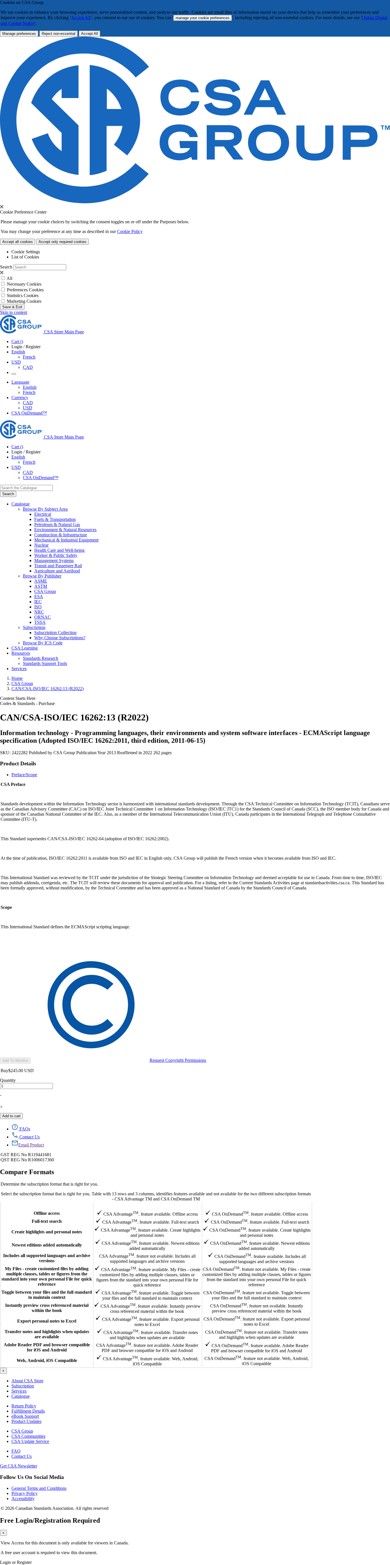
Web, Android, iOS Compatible (47, 1360)
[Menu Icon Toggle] (13, 374)
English (30, 387)
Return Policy (23, 1405)
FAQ (16, 1451)
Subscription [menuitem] (34, 627)
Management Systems (54, 560)
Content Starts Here (17, 698)
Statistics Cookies (23, 295)
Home (17, 678)
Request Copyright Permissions (178, 1060)
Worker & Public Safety (55, 555)
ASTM (40, 586)
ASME (40, 581)
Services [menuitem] (19, 668)
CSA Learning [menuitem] (24, 648)
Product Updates (26, 1421)
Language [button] (20, 382)
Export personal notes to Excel (46, 1321)
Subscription (22, 1385)
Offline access (47, 1213)
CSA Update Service (30, 1441)
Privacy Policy (24, 1493)
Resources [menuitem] (20, 653)
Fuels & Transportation (55, 519)
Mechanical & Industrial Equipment (66, 539)
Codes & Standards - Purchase (27, 703)
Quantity (8, 1080)
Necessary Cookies (24, 284)
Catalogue (20, 1396)
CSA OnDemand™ (29, 413)
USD (16, 362)
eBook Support (25, 1416)
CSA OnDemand (256, 1205)
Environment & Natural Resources (65, 529)
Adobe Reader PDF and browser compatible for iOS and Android (47, 1347)
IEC (38, 601)
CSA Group (45, 591)
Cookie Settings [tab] (25, 251)
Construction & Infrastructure (60, 534)
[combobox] (26, 488)
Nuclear (41, 545)
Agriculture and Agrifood (57, 570)
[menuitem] (212, 514)
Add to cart (11, 1116)
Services (19, 1391)
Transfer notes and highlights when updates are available (47, 1334)
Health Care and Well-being (59, 550)
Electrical (42, 514)
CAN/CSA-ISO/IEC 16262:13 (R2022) (47, 688)
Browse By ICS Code (43, 642)
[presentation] (1, 206)
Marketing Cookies (24, 301)
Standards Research (40, 658)
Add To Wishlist (15, 1060)
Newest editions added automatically (47, 1245)
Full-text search (47, 1221)
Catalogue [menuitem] (20, 503)
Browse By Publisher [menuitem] (42, 576)
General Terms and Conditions (39, 1488)
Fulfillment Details (28, 1411)
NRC (39, 612)
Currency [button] (19, 397)
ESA (38, 596)
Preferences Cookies (25, 289)
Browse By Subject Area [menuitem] (45, 509)
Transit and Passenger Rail (58, 565)
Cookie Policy (130, 231)
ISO (38, 606)
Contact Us (21, 1456)
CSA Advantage (147, 1205)
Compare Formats (27, 1172)
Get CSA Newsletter (18, 1466)
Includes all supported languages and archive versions (46, 1258)
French (29, 357)
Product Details (18, 763)
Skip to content (13, 312)
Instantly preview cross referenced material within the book (47, 1308)
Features (46, 1205)
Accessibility (23, 1498)
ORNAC (42, 617)
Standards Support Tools (45, 663)
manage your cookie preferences (203, 18)
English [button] (18, 351)
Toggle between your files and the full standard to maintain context (46, 1295)
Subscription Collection (55, 632)
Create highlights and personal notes (46, 1231)
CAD (28, 367)
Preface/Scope (24, 774)
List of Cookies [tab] (25, 256)
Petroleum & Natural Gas (57, 524)
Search (6, 266)
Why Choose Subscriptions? (59, 637)
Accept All (81, 17)
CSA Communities (28, 1436)
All (9, 278)
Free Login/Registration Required (50, 1520)
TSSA (40, 622)
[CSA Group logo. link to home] (195, 201)
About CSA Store (27, 1380)
